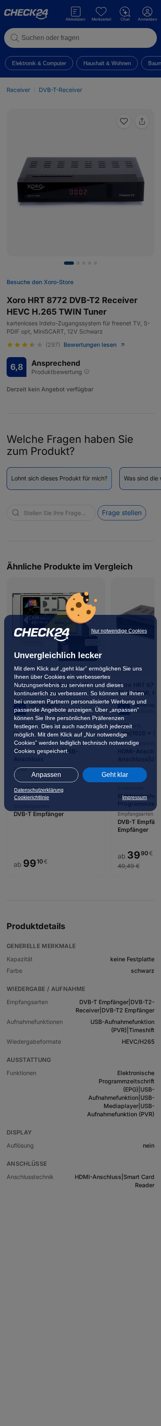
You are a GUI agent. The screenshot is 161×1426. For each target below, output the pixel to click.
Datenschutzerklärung (39, 790)
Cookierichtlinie (31, 797)
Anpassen (46, 774)
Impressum (134, 797)
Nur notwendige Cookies (119, 631)
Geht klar (115, 774)
